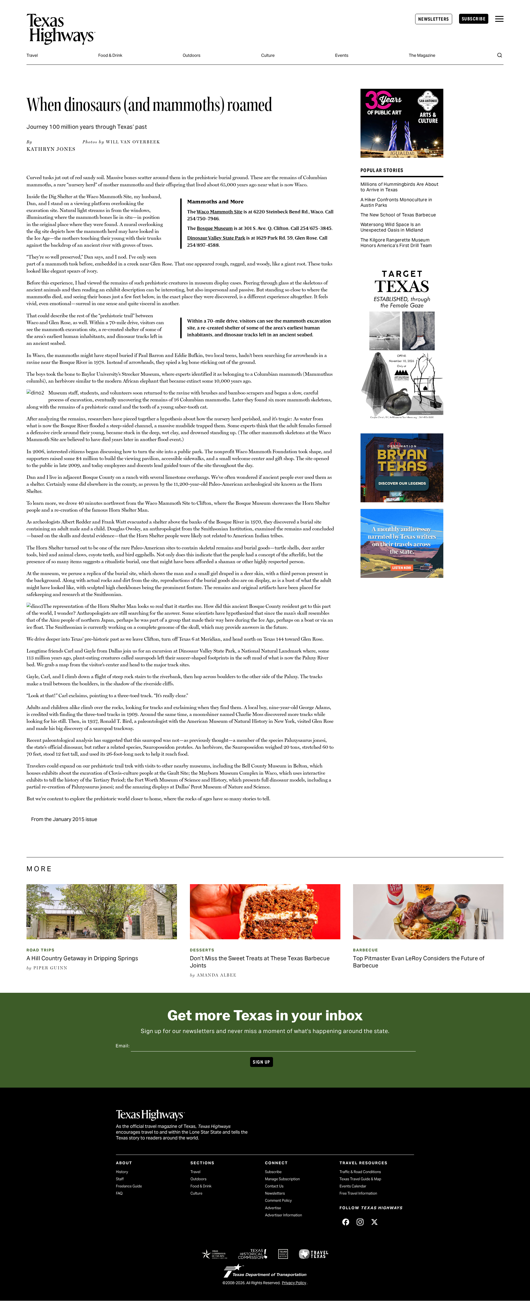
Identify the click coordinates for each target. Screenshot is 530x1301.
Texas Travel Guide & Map (360, 1179)
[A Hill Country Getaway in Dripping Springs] (101, 937)
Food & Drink (110, 55)
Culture (268, 55)
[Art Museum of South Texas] (402, 425)
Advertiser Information (283, 1215)
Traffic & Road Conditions (360, 1171)
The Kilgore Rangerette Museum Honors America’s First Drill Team (396, 242)
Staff (120, 1179)
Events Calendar (353, 1186)
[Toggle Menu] (499, 19)
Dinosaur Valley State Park (216, 238)
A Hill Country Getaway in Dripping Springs (82, 958)
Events (341, 55)
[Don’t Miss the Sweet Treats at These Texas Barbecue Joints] (265, 937)
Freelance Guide (129, 1186)
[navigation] (499, 19)
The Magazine (422, 55)
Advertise (273, 1208)
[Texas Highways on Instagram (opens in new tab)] (360, 1222)
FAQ (119, 1193)
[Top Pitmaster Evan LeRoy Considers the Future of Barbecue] (428, 937)
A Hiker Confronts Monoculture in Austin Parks (396, 202)
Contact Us (274, 1186)
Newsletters (433, 19)
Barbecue (365, 950)
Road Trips (40, 950)
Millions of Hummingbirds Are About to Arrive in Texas (400, 187)
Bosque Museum (215, 228)
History (122, 1171)
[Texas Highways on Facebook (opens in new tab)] (346, 1222)
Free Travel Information (358, 1193)
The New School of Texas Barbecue (398, 215)
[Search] (500, 55)
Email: (123, 1046)
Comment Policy (278, 1200)
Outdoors (191, 55)
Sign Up (261, 1062)
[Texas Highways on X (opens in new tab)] (374, 1222)
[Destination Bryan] (402, 500)
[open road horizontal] (402, 576)
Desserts (202, 950)
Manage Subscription (282, 1179)
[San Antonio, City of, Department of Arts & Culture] (402, 155)
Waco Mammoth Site (219, 212)
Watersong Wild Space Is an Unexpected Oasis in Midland (392, 227)
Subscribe (474, 19)
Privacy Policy (294, 1282)
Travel (32, 55)
